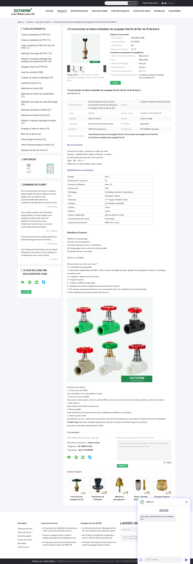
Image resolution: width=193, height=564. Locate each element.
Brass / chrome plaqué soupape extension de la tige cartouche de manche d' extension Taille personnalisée (140, 498)
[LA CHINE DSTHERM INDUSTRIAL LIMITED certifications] (28, 168)
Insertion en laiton (43, 22)
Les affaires (175, 11)
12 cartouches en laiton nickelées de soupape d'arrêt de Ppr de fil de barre (85, 77)
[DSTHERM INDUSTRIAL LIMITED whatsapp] (31, 282)
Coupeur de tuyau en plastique (35, 77)
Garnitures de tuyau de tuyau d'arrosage (39, 102)
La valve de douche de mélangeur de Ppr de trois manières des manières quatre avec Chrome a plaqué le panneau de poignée (99, 530)
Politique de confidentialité (43, 561)
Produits (62, 11)
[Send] (186, 560)
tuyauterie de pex (29, 83)
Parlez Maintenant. (151, 3)
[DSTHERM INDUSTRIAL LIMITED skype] (45, 282)
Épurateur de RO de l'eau (32, 150)
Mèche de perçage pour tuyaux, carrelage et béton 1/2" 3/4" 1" (119, 498)
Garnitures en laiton (30, 88)
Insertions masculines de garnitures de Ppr (85, 426)
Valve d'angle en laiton (31, 139)
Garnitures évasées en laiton (34, 110)
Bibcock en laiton (29, 134)
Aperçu (21, 22)
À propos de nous (79, 11)
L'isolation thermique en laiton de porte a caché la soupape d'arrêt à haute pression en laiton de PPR (99, 544)
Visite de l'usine (99, 11)
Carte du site (23, 547)
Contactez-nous (141, 11)
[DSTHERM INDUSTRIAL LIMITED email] (24, 282)
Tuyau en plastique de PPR (33, 34)
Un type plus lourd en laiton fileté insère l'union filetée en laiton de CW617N (59, 543)
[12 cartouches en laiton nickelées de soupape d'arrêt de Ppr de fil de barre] (85, 49)
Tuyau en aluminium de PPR (33, 40)
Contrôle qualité (120, 11)
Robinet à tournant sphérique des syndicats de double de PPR (36, 60)
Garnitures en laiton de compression (37, 94)
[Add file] (141, 560)
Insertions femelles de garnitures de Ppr (96, 422)
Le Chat (115, 83)
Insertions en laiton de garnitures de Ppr (130, 422)
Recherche (133, 3)
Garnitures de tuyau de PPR (33, 53)
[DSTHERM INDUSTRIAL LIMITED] (23, 12)
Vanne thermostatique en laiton (35, 145)
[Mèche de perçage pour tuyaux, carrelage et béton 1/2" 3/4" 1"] (119, 485)
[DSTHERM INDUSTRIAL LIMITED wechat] (38, 282)
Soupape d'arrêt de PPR (32, 67)
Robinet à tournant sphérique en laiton (38, 120)
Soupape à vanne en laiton (33, 128)
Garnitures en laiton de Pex (33, 115)
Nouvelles (159, 11)
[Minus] (186, 502)
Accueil (49, 11)
